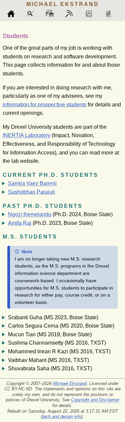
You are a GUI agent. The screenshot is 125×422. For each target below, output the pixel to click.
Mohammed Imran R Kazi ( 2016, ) (59, 351)
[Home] (14, 13)
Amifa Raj (19, 223)
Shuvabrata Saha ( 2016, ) (50, 368)
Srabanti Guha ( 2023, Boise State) (53, 317)
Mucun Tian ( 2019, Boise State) (50, 334)
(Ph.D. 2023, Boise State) (50, 223)
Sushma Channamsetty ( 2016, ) (57, 343)
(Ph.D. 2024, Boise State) (60, 214)
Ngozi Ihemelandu (29, 214)
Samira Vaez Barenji (32, 183)
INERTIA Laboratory (26, 135)
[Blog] (72, 13)
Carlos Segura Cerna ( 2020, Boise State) (61, 326)
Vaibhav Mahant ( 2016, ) (48, 360)
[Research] (33, 13)
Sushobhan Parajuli (31, 192)
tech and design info (61, 416)
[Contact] (92, 13)
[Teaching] (53, 13)
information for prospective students (44, 104)
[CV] (111, 13)
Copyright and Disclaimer (95, 399)
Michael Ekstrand (70, 383)
